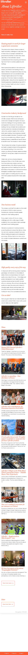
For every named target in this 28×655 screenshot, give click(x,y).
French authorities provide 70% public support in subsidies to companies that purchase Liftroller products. (13, 438)
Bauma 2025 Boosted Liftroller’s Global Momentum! (11, 348)
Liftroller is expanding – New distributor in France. (10, 377)
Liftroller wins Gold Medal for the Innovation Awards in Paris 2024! (12, 407)
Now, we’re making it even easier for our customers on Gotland (13, 505)
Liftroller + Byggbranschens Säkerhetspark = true (10, 537)
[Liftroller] (6, 2)
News (3, 34)
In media (7, 34)
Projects (7, 653)
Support (21, 653)
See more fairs (7, 604)
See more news (7, 583)
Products (14, 653)
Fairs (11, 34)
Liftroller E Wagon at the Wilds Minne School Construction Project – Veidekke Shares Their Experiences (13, 472)
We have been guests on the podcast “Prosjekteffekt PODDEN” (12, 569)
